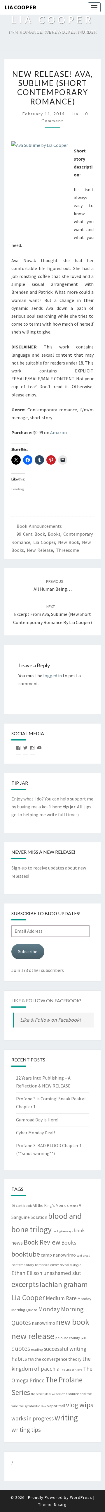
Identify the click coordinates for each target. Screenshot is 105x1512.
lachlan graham (64, 1284)
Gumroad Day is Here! (37, 1120)
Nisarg (60, 1504)
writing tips (26, 1430)
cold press (83, 1255)
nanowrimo (43, 1323)
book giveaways (62, 1231)
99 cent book (31, 534)
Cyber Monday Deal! (35, 1132)
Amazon (58, 432)
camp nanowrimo (58, 1255)
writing (66, 1417)
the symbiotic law (32, 1406)
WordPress (81, 1497)
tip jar (69, 807)
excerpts (25, 1284)
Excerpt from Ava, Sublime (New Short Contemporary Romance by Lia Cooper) (52, 614)
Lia (75, 113)
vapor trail (56, 1405)
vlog (72, 1404)
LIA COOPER (20, 7)
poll (83, 1338)
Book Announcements (39, 526)
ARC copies (71, 1206)
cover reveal (59, 1264)
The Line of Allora (71, 1370)
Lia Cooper (44, 542)
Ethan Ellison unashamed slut (46, 1272)
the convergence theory (57, 1359)
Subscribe (27, 951)
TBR (31, 1359)
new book (68, 542)
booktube (25, 1254)
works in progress (32, 1418)
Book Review (42, 1242)
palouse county (67, 1338)
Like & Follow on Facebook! (46, 1000)
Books (54, 534)
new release (40, 550)
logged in (52, 675)
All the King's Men (48, 1205)
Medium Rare (61, 1298)
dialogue (75, 1265)
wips (86, 1404)
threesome (67, 550)
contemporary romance (30, 1264)
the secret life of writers (46, 1394)
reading (37, 1349)
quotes (20, 1349)
